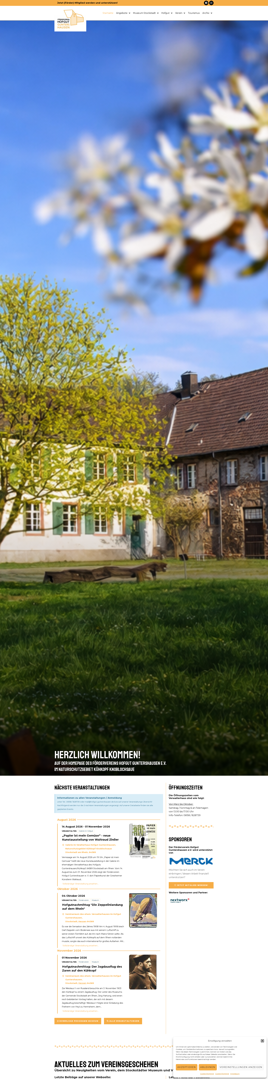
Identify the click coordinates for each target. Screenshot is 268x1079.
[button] (262, 1040)
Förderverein (84, 900)
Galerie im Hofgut (86, 831)
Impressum (235, 1074)
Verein (178, 13)
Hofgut (165, 13)
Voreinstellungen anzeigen (241, 1067)
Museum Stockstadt (144, 13)
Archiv (205, 13)
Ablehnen (207, 1067)
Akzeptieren (186, 1067)
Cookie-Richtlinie (207, 1074)
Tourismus (194, 13)
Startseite (108, 13)
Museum (95, 900)
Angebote (121, 13)
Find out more (106, 884)
